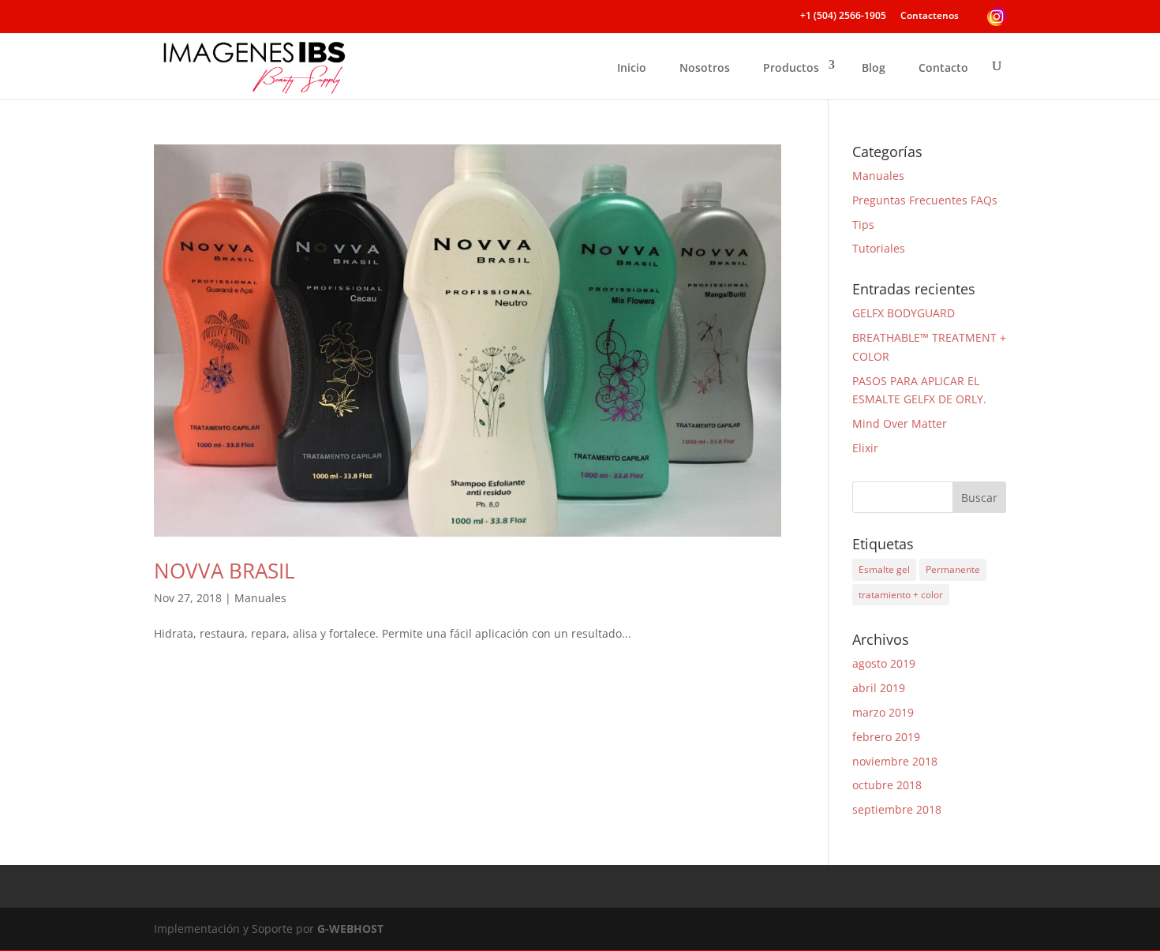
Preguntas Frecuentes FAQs (924, 200)
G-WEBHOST (350, 928)
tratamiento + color (901, 594)
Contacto (943, 67)
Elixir (865, 447)
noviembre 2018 (894, 761)
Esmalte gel (884, 569)
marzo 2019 (883, 712)
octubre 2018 (887, 784)
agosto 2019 (883, 663)
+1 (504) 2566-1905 (843, 16)
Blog (873, 67)
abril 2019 (878, 687)
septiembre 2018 (896, 809)
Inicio (631, 67)
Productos (791, 67)
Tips (863, 224)
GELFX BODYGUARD (903, 312)
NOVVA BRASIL (224, 570)
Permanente (953, 569)
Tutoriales (878, 248)
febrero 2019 (886, 736)
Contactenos (929, 16)
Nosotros (704, 67)
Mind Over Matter (899, 423)
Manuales (260, 597)
